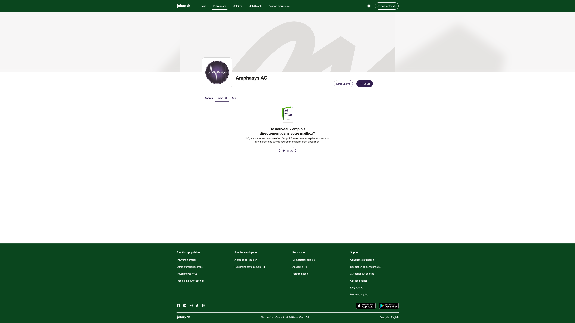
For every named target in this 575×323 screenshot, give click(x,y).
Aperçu (209, 97)
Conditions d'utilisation (362, 259)
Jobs (203, 5)
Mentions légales (359, 294)
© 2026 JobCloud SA (297, 317)
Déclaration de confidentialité (365, 266)
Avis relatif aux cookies (362, 273)
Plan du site (267, 317)
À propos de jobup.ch (245, 259)
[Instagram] (191, 305)
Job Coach (255, 5)
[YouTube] (185, 305)
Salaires (237, 5)
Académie (297, 266)
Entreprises (219, 5)
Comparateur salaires (303, 259)
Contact (279, 317)
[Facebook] (178, 305)
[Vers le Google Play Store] (389, 306)
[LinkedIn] (204, 305)
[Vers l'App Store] (366, 306)
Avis (233, 97)
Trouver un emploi (186, 259)
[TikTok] (197, 305)
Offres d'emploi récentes (190, 266)
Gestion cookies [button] (358, 280)
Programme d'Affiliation (189, 280)
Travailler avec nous (187, 273)
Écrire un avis (343, 83)
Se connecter (384, 5)
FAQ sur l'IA (356, 287)
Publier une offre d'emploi (247, 266)
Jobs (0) (222, 97)
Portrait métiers (300, 273)
